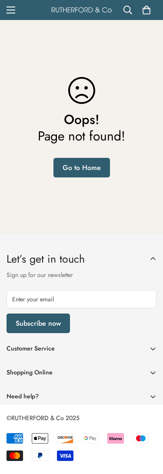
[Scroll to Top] (147, 428)
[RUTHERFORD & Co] (81, 10)
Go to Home (82, 168)
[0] (146, 10)
